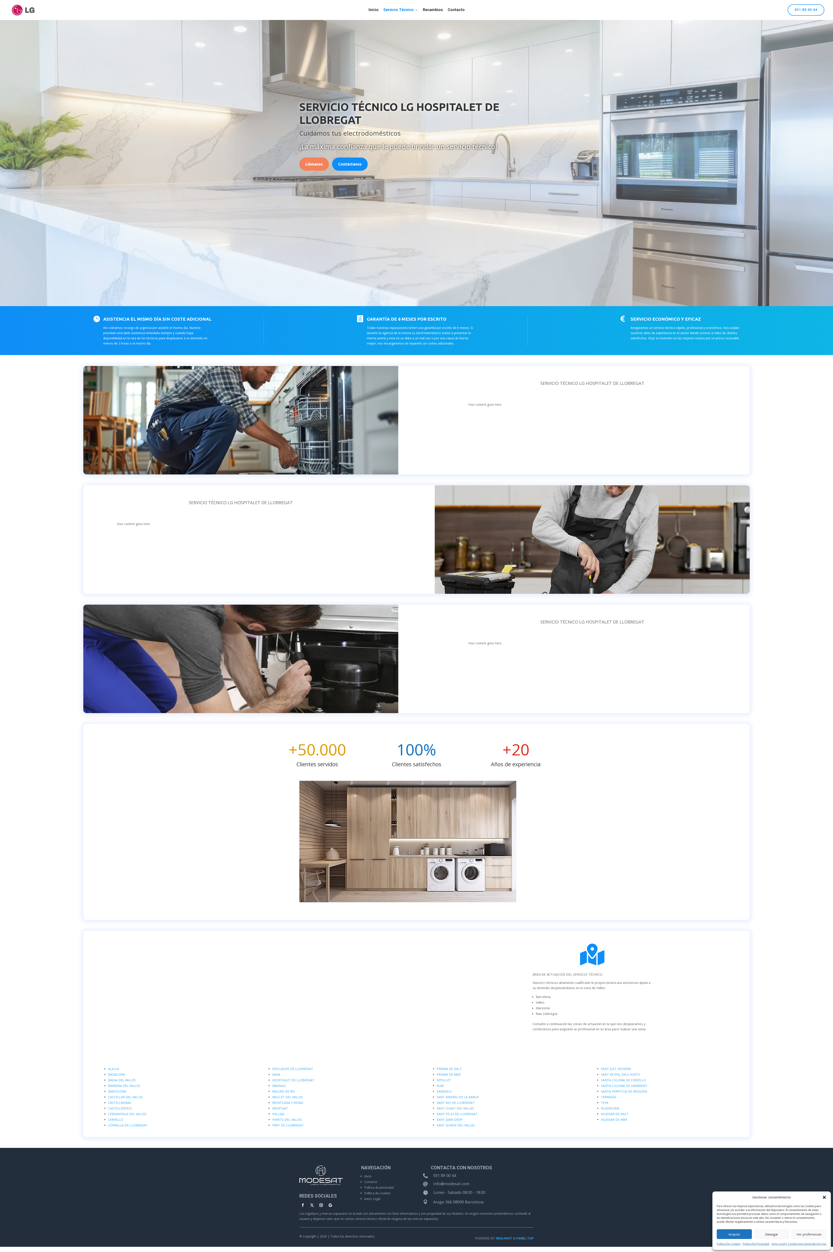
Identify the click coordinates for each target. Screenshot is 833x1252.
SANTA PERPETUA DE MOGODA (624, 1091)
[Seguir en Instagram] (321, 1205)
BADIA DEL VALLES (122, 1080)
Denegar (771, 1234)
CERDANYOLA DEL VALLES (127, 1114)
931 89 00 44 (806, 10)
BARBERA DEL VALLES (124, 1086)
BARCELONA (117, 1091)
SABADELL (444, 1091)
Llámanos (314, 164)
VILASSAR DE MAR (614, 1119)
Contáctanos (350, 164)
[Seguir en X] (311, 1205)
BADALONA (116, 1074)
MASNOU (279, 1086)
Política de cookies (377, 1193)
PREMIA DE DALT (449, 1069)
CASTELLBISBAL (119, 1103)
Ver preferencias (809, 1234)
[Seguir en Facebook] (302, 1205)
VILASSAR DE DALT (614, 1114)
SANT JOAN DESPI (450, 1119)
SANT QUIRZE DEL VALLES (456, 1125)
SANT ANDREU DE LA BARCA (458, 1097)
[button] (824, 1197)
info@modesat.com (451, 1183)
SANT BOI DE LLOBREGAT (456, 1103)
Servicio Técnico (398, 10)
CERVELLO (115, 1119)
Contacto (456, 10)
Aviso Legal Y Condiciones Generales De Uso (798, 1244)
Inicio (374, 10)
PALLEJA (278, 1114)
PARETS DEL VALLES (287, 1119)
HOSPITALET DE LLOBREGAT (293, 1080)
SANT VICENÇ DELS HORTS (620, 1074)
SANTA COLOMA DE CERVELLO (623, 1080)
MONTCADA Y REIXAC (288, 1103)
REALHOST (504, 1238)
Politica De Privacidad (756, 1244)
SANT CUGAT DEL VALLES (455, 1108)
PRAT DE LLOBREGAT (288, 1125)
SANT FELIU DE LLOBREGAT (457, 1114)
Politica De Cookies (728, 1244)
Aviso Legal (372, 1199)
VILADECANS (610, 1108)
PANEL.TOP (525, 1238)
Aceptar (734, 1234)
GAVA (276, 1074)
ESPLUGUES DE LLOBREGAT (292, 1069)
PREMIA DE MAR (449, 1074)
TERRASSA (608, 1097)
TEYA (604, 1103)
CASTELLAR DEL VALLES (125, 1097)
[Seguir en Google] (330, 1205)
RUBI (440, 1086)
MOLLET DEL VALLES (287, 1097)
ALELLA (113, 1069)
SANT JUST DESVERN (616, 1069)
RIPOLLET (444, 1080)
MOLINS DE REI (283, 1091)
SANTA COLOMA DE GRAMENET (624, 1086)
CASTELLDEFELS (120, 1108)
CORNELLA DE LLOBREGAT (128, 1125)
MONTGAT (280, 1108)
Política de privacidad (379, 1187)
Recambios (433, 10)
